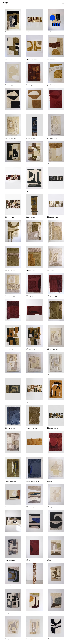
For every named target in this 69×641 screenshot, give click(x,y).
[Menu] (63, 3)
